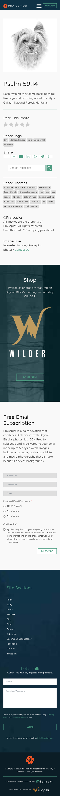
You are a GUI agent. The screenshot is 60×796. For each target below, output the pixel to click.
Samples (11, 614)
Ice (44, 202)
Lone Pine (35, 202)
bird (27, 206)
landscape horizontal (25, 187)
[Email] (21, 156)
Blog (9, 619)
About (10, 610)
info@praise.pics (45, 738)
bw (5, 140)
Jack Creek (39, 140)
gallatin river (30, 197)
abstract (17, 197)
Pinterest (11, 649)
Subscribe (50, 6)
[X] (7, 156)
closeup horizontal (28, 192)
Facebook (12, 644)
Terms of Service (19, 717)
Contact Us (22, 249)
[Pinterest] (49, 156)
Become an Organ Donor (19, 639)
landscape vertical (13, 206)
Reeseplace (44, 187)
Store (9, 624)
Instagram (11, 654)
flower (51, 202)
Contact (11, 629)
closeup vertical (46, 197)
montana (8, 144)
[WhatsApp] (35, 156)
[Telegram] (42, 156)
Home (9, 600)
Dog (30, 140)
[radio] (5, 125)
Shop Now (30, 377)
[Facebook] (14, 156)
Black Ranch (10, 192)
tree (54, 192)
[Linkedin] (28, 156)
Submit (30, 727)
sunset (7, 197)
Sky (47, 192)
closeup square (17, 140)
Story (9, 605)
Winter (34, 206)
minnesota (9, 202)
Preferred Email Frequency (16, 501)
